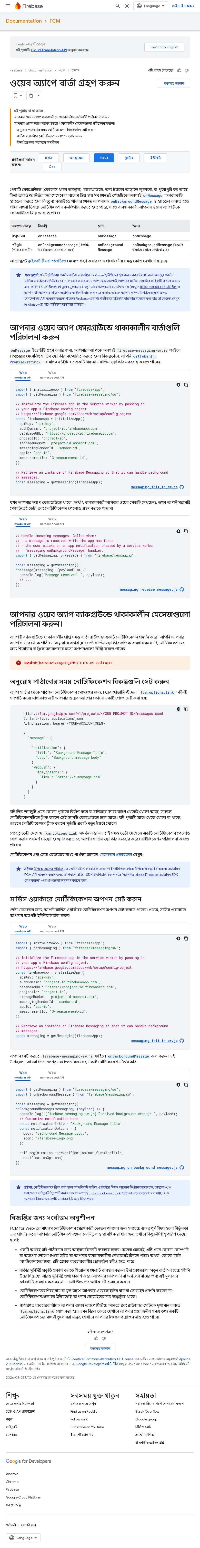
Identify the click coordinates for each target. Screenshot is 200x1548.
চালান (75, 70)
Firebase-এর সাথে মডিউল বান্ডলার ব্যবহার (53, 304)
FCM (55, 21)
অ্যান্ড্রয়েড (76, 158)
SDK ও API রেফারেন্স (20, 1411)
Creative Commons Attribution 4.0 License (101, 1359)
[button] (23, 375)
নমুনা (9, 1419)
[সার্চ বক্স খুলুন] (118, 6)
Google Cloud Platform (23, 1497)
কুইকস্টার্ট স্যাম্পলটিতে (47, 261)
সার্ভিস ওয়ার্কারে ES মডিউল (158, 287)
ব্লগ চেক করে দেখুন (83, 1403)
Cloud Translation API (49, 50)
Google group (146, 1419)
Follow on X (79, 1419)
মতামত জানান (174, 83)
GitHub (11, 1435)
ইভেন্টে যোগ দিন (81, 1435)
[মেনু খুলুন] (8, 6)
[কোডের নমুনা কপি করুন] (186, 385)
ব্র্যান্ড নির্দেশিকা (145, 1435)
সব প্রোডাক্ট (13, 1505)
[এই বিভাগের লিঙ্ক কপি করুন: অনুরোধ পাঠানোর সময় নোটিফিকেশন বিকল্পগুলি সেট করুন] (174, 682)
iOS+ (49, 158)
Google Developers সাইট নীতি (97, 1364)
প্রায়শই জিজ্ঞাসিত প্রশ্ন (149, 1442)
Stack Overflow (147, 1411)
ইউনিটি (155, 158)
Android (12, 1474)
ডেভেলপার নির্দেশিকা (20, 1403)
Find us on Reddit (83, 1411)
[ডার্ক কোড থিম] (178, 385)
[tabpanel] (100, 438)
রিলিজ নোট (143, 1427)
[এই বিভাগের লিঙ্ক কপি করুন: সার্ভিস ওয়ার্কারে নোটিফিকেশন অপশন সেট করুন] (146, 900)
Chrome (12, 1481)
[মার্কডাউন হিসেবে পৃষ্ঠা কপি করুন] (31, 95)
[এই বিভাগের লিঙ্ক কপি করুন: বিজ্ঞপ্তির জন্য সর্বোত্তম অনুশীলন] (99, 1218)
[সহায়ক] (179, 70)
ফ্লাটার (129, 158)
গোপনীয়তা (28, 1525)
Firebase (16, 70)
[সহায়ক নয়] (186, 70)
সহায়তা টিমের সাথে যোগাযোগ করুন (159, 1403)
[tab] (23, 375)
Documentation (24, 21)
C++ (52, 166)
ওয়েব (104, 158)
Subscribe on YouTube (87, 1427)
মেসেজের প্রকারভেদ (116, 854)
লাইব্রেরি (12, 1427)
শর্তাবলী (11, 1525)
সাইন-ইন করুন (183, 6)
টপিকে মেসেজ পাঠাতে (48, 869)
